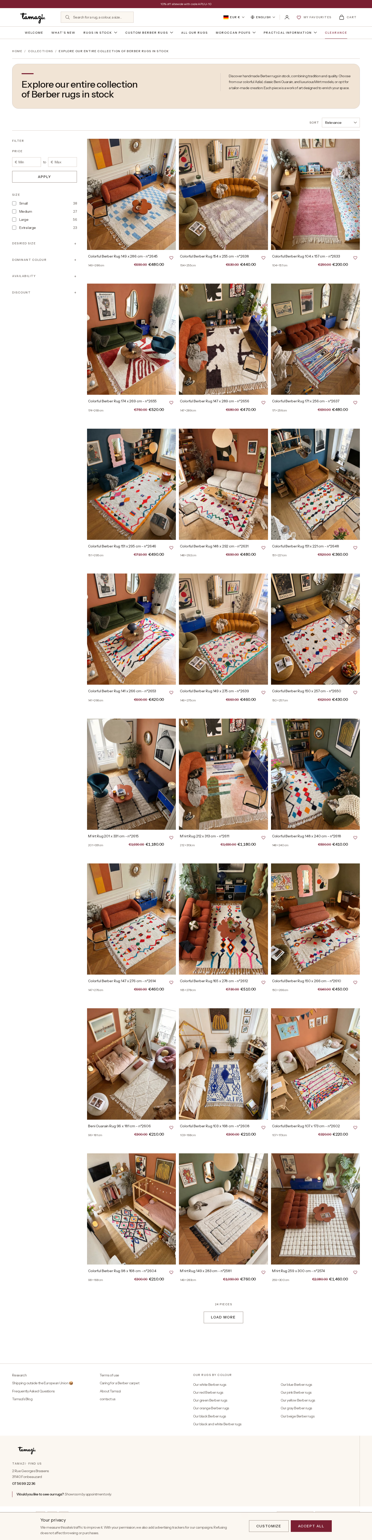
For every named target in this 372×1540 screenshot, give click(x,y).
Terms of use (109, 1375)
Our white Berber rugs (209, 1384)
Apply (44, 176)
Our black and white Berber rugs (217, 1424)
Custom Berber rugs (146, 32)
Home (17, 51)
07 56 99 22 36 (23, 1483)
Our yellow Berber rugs (298, 1400)
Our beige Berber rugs (297, 1416)
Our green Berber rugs (210, 1400)
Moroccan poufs (233, 32)
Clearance (336, 32)
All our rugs (194, 32)
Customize (269, 1526)
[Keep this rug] (171, 257)
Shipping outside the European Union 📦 (42, 1383)
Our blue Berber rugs (296, 1384)
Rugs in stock (98, 32)
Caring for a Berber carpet (119, 1383)
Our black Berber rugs (209, 1416)
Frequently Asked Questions (33, 1391)
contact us (107, 1399)
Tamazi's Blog (22, 1399)
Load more (223, 1317)
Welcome (34, 32)
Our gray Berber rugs (296, 1408)
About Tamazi (110, 1391)
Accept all (311, 1526)
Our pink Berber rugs (296, 1392)
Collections (40, 51)
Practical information (288, 32)
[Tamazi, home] (33, 17)
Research (19, 1375)
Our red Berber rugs (208, 1392)
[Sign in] (287, 17)
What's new (63, 32)
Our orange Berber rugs (211, 1408)
